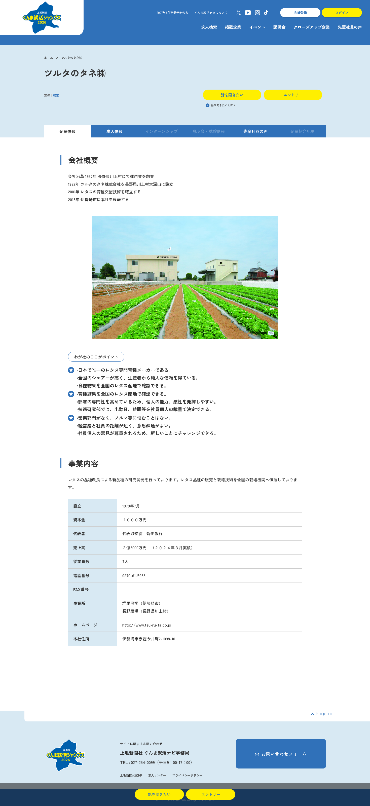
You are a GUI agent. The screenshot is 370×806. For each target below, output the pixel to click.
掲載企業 (233, 27)
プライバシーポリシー (187, 775)
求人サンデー (157, 775)
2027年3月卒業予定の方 (172, 12)
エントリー (292, 94)
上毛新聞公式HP (131, 775)
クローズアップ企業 (311, 27)
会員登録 (300, 12)
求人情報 (114, 131)
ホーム (48, 57)
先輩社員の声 (350, 27)
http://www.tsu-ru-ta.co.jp (146, 625)
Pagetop (325, 713)
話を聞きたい (232, 94)
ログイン (341, 12)
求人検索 (209, 27)
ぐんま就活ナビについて (211, 12)
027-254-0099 (143, 762)
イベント (257, 27)
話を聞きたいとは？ (221, 105)
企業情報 (67, 131)
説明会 (279, 27)
